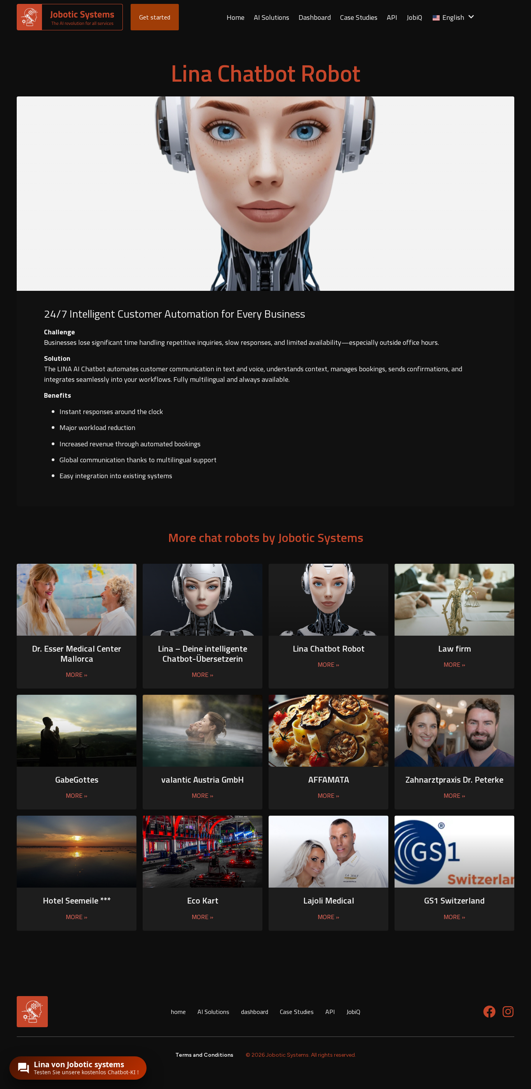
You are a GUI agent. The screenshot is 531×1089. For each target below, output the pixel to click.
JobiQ (353, 1011)
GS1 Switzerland (454, 900)
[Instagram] (508, 1011)
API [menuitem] (392, 17)
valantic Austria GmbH (202, 779)
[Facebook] (489, 1011)
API (330, 1011)
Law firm (454, 648)
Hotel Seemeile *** (77, 900)
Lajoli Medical (328, 900)
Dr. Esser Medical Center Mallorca (76, 653)
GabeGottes (76, 779)
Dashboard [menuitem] (315, 17)
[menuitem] (452, 17)
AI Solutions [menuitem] (271, 17)
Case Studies (297, 1011)
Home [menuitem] (236, 17)
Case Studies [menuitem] (358, 17)
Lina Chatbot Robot (329, 648)
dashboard (254, 1011)
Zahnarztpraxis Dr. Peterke (454, 779)
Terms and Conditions (204, 1055)
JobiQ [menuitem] (414, 17)
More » (76, 674)
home (178, 1011)
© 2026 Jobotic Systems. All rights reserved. (301, 1055)
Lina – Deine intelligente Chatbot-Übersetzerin (202, 653)
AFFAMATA (328, 779)
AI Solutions (213, 1011)
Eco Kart (202, 900)
